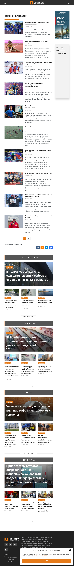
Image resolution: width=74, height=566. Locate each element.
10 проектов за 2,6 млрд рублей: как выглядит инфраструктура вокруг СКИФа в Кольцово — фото (10, 439)
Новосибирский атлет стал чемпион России (39, 173)
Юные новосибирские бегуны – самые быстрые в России (37, 23)
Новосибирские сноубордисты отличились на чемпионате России (39, 195)
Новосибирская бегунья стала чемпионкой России (38, 216)
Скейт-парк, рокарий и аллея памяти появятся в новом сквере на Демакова (28, 505)
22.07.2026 (29, 66)
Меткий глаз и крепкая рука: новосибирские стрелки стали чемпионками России (34, 84)
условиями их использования (41, 555)
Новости (9, 267)
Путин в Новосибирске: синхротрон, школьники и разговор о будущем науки (45, 438)
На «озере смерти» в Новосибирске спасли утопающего (45, 302)
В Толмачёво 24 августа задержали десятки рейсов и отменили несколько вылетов (27, 275)
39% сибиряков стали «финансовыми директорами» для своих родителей (27, 341)
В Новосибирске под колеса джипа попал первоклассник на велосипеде (27, 303)
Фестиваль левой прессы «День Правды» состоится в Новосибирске (11, 505)
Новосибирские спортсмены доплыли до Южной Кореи (38, 151)
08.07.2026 (29, 89)
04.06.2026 (29, 110)
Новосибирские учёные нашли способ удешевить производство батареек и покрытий (28, 438)
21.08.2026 (8, 510)
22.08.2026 (10, 418)
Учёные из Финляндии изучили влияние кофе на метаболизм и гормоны (28, 410)
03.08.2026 (29, 26)
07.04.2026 (29, 175)
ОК (47, 561)
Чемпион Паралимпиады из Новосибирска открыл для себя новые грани (38, 63)
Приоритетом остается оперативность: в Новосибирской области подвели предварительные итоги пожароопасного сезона (12, 371)
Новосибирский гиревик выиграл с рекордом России (36, 107)
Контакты (7, 554)
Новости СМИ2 (61, 53)
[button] (70, 550)
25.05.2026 (29, 131)
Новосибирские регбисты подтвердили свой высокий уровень (37, 128)
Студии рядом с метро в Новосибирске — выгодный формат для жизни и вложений (45, 368)
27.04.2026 (29, 154)
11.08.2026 (42, 444)
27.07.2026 (29, 45)
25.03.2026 (29, 198)
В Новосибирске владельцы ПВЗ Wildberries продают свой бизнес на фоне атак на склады (27, 369)
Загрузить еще (28, 316)
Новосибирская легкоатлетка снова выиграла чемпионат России (36, 42)
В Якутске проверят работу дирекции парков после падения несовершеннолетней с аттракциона (11, 303)
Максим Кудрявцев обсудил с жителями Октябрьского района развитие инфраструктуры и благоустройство (45, 507)
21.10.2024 (29, 220)
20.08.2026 (8, 446)
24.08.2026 (10, 283)
